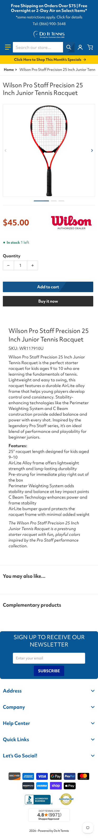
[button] (8, 47)
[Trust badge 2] (66, 799)
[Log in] (80, 47)
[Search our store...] (68, 47)
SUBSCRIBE (49, 670)
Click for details (69, 17)
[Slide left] (5, 150)
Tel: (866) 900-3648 (49, 23)
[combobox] (43, 47)
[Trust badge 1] (38, 799)
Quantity (11, 256)
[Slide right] (92, 150)
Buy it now (48, 301)
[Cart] (90, 47)
